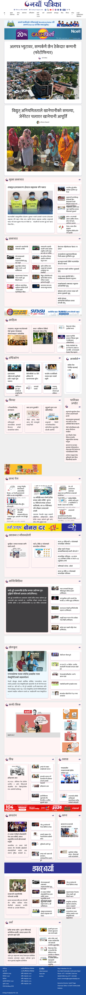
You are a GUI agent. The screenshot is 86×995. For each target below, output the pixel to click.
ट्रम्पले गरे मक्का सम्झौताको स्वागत (45, 768)
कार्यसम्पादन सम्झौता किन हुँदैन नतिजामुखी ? (15, 505)
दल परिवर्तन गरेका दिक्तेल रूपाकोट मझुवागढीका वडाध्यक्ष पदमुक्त (72, 438)
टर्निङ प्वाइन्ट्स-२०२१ (26, 979)
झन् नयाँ (5, 971)
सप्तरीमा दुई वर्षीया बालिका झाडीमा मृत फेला (71, 190)
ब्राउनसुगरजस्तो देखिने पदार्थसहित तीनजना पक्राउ (68, 263)
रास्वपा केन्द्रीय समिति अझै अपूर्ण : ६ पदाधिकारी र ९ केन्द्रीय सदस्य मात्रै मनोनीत (68, 501)
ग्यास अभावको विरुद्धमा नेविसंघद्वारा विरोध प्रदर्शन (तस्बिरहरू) (67, 591)
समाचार (24, 13)
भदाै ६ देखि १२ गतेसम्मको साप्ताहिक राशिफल (41, 545)
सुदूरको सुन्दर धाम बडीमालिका (51, 408)
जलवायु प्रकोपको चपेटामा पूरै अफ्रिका (55, 390)
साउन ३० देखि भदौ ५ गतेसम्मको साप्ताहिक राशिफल (68, 543)
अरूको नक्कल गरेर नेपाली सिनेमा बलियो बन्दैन (46, 836)
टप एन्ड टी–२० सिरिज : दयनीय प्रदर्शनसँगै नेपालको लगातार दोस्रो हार (69, 667)
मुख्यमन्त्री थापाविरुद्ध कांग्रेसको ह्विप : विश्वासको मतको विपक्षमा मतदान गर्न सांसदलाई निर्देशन (72, 201)
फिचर (67, 13)
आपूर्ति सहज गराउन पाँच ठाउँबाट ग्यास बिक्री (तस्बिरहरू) (69, 619)
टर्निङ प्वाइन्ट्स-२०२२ (26, 976)
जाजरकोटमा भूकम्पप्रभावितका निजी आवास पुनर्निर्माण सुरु (67, 255)
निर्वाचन (4, 979)
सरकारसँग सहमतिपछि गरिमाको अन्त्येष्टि (21, 248)
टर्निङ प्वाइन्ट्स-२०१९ (26, 984)
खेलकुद (56, 13)
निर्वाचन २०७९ (6, 976)
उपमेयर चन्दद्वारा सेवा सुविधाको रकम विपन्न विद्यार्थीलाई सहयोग (72, 457)
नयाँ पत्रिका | (61, 521)
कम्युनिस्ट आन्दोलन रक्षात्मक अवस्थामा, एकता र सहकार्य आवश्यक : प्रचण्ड (71, 905)
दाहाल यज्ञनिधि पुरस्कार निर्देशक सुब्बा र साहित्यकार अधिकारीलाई (72, 339)
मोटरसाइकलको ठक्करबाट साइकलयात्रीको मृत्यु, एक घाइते (21, 259)
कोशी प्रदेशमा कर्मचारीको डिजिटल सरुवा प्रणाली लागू (66, 300)
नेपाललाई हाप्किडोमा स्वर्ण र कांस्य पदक (68, 675)
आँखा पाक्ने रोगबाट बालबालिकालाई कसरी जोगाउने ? (68, 550)
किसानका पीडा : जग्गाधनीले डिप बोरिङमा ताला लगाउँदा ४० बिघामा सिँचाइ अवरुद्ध (53, 952)
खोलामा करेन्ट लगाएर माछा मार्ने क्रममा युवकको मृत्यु (68, 292)
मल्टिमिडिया (16, 581)
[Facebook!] (45, 10)
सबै (79, 180)
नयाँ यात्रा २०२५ (38, 14)
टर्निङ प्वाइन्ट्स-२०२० (26, 981)
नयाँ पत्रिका (44, 58)
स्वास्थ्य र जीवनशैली (20, 535)
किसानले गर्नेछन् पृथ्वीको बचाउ (70, 327)
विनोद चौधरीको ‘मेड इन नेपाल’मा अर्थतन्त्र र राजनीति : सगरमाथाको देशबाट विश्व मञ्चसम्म (72, 349)
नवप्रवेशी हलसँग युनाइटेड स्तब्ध (68, 684)
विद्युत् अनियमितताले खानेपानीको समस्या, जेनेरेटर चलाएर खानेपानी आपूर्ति (43, 113)
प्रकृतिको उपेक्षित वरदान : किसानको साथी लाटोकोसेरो (73, 854)
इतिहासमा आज (12, 778)
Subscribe (42, 974)
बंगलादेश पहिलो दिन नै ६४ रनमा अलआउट (69, 695)
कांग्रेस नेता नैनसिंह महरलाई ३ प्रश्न (73, 367)
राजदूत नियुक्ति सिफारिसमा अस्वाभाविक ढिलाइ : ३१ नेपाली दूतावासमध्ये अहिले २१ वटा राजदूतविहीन (16, 491)
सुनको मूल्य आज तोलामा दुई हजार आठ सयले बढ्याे (53, 931)
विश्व (62, 13)
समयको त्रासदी (36, 388)
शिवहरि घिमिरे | (62, 498)
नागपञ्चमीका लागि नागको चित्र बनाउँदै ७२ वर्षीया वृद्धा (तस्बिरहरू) (69, 599)
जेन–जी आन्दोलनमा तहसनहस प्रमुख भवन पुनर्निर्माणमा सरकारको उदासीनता (67, 491)
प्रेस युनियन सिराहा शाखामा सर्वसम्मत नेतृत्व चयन (46, 258)
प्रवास (65, 759)
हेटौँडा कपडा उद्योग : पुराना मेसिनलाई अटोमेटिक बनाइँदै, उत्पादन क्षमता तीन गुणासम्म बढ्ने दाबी (19, 932)
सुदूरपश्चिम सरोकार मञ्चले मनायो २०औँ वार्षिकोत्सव (20, 268)
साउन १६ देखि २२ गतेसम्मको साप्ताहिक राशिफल (67, 572)
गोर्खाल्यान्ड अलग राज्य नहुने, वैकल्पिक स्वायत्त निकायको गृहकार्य (72, 209)
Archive (41, 976)
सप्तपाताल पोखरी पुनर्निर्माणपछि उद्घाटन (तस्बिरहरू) (69, 609)
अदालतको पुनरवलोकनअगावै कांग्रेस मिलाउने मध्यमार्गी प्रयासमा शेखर (67, 514)
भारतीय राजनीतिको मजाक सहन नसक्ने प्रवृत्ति (51, 376)
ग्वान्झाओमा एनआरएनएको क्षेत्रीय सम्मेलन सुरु (67, 770)
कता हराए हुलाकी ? (33, 407)
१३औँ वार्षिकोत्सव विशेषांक (27, 968)
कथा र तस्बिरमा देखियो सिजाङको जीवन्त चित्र (40, 329)
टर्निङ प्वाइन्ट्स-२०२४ (26, 973)
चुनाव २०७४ (6, 984)
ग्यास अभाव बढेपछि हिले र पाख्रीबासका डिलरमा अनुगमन (67, 277)
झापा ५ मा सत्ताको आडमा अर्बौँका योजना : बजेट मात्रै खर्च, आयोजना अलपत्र (72, 220)
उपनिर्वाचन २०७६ (7, 973)
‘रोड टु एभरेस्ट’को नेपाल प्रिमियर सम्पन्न (46, 826)
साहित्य (13, 320)
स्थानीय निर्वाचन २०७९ (8, 981)
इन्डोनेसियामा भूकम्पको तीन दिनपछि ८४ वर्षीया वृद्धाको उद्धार (45, 799)
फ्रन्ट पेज (18, 13)
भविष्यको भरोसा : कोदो (65, 566)
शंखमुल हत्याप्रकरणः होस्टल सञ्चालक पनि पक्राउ (27, 187)
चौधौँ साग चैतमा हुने (65, 655)
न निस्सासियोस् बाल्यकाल (12, 408)
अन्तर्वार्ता (49, 13)
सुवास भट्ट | (10, 509)
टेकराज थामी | (10, 521)
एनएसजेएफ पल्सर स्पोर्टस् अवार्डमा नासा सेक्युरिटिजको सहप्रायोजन (24, 676)
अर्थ (43, 13)
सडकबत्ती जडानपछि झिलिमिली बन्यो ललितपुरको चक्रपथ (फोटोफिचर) (22, 592)
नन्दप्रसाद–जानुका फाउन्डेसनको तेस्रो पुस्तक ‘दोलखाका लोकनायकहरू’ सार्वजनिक (17, 331)
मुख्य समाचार (12, 13)
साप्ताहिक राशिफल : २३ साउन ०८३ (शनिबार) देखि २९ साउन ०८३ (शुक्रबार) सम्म (68, 558)
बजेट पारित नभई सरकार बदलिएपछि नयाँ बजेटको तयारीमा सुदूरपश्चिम (53, 941)
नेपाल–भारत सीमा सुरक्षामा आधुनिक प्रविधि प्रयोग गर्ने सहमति (72, 229)
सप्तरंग (13, 815)
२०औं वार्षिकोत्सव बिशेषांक (80, 14)
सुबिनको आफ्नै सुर (45, 844)
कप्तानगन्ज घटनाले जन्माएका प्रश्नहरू (67, 825)
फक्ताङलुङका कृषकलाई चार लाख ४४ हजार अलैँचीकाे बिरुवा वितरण (73, 422)
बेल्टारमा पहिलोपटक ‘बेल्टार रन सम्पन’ (68, 248)
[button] (11, 594)
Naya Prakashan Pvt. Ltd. (64, 968)
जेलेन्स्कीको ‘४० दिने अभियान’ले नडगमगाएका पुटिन (32, 376)
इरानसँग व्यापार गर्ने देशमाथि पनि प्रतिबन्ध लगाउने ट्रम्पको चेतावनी (46, 780)
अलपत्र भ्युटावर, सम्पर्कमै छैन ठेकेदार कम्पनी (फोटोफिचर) (43, 49)
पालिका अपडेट (74, 402)
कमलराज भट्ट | (61, 507)
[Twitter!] (48, 10)
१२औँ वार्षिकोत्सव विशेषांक (27, 971)
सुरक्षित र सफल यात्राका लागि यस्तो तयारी (17, 545)
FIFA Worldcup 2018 (8, 986)
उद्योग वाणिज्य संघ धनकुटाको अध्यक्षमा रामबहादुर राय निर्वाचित (46, 269)
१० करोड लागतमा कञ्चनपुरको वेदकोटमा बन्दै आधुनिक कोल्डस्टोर (53, 962)
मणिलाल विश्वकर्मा (44, 122)
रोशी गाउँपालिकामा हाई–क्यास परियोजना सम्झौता (73, 429)
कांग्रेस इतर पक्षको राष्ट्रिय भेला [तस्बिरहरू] (68, 628)
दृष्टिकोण (31, 13)
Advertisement (43, 971)
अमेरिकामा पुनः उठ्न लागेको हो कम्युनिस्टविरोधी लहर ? (18, 391)
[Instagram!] (53, 10)
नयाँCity (5, 968)
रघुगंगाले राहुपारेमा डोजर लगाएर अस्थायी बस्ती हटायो (73, 414)
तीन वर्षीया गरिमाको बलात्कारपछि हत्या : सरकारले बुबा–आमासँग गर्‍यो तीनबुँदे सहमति (17, 514)
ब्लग (64, 815)
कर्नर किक (15, 704)
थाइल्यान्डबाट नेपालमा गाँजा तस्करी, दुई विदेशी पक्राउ (21, 278)
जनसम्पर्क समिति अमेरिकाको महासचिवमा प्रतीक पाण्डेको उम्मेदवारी (73, 799)
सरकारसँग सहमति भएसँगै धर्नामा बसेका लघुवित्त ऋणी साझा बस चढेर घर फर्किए (46, 250)
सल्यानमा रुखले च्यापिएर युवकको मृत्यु (68, 270)
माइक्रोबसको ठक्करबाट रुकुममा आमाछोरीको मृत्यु (68, 285)
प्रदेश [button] (72, 13)
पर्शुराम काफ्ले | (11, 498)
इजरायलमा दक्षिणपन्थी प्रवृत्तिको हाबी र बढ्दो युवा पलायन (14, 378)
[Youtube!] (50, 10)
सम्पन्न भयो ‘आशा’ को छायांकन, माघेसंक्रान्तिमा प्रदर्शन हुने (46, 857)
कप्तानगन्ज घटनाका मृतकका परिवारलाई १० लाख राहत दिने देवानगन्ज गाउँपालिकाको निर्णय (73, 448)
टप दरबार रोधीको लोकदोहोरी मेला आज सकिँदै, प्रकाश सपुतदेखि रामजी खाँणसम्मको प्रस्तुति (17, 838)
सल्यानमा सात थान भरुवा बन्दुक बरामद (46, 286)
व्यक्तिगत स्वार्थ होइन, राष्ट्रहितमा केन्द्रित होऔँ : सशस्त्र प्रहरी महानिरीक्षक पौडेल (21, 288)
